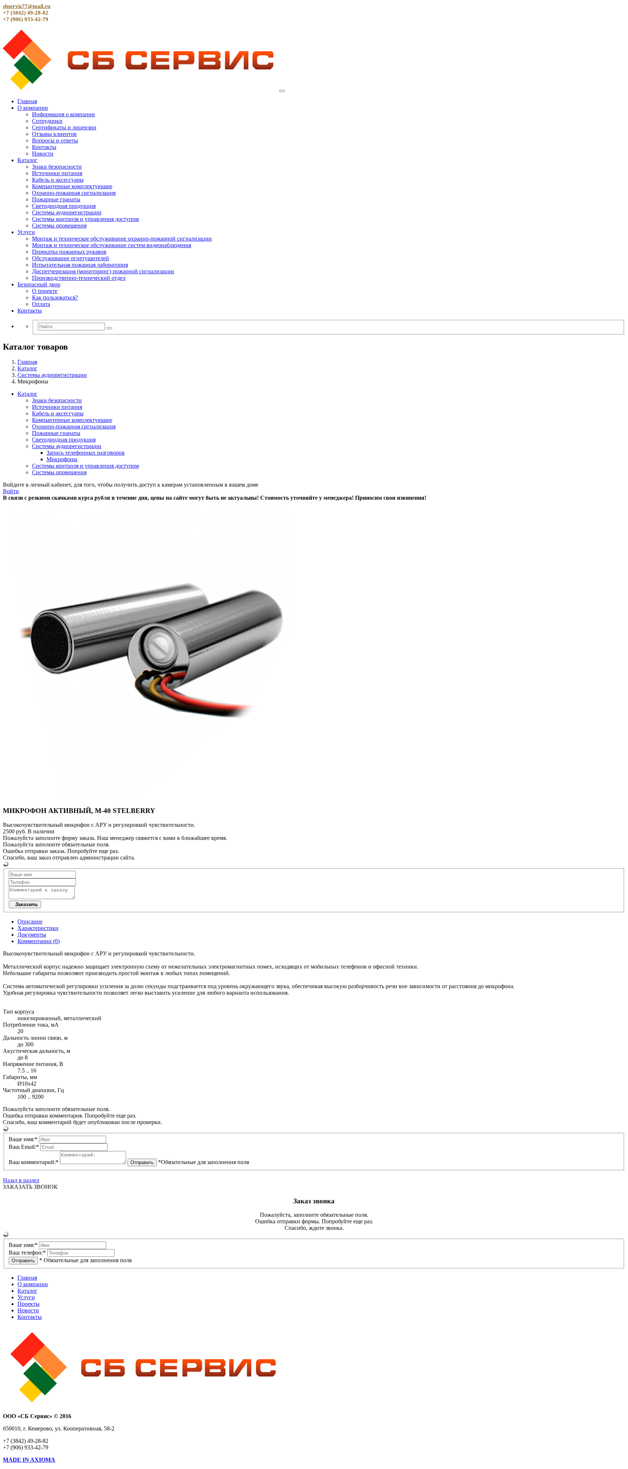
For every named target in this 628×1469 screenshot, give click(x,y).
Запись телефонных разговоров (86, 453)
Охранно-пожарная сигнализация (74, 193)
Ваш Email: (24, 1147)
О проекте (44, 291)
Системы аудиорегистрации (66, 212)
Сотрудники (47, 121)
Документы (31, 934)
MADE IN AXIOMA (29, 1460)
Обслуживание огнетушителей (70, 258)
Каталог (27, 160)
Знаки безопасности (57, 167)
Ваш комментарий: (34, 1162)
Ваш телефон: (27, 1252)
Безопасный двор (38, 284)
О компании (32, 108)
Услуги (26, 232)
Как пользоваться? (55, 297)
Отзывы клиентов (54, 134)
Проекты (28, 1304)
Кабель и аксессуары (58, 180)
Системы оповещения (59, 225)
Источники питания (57, 173)
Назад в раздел (21, 1180)
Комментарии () (38, 941)
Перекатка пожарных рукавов (69, 252)
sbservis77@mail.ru (26, 6)
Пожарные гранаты (56, 199)
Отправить (142, 1162)
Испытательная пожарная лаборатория (80, 265)
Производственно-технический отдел (78, 278)
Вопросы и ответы (55, 140)
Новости (42, 153)
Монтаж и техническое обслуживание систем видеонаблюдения (111, 245)
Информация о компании (63, 114)
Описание (30, 921)
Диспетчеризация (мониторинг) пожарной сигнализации (103, 271)
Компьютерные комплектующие (72, 186)
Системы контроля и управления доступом (85, 219)
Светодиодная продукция (64, 206)
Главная (27, 101)
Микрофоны (62, 459)
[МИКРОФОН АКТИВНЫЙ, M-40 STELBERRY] (148, 796)
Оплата (41, 304)
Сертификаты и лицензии (64, 127)
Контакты (44, 147)
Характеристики (38, 928)
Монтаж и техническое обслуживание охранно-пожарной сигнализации (122, 239)
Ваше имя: (23, 1139)
